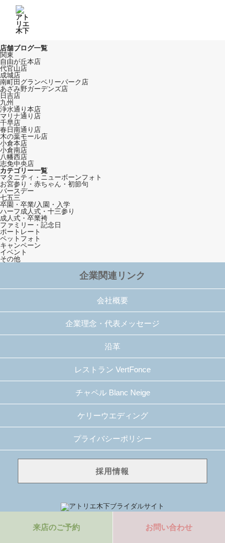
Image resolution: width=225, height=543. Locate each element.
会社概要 (112, 300)
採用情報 (112, 471)
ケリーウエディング (112, 415)
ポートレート (20, 232)
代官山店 (13, 68)
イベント (13, 252)
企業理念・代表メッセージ (112, 323)
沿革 (112, 346)
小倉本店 (13, 143)
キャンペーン (20, 245)
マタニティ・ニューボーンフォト (51, 177)
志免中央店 (17, 164)
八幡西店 (13, 157)
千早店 (10, 123)
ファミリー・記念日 (30, 225)
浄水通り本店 (20, 109)
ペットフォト (20, 238)
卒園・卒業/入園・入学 (35, 204)
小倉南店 (13, 150)
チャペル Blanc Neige (112, 392)
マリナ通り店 (20, 116)
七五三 (10, 198)
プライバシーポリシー (112, 438)
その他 (10, 259)
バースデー (17, 191)
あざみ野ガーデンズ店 (34, 89)
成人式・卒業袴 (24, 218)
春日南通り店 (20, 130)
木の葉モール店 (24, 136)
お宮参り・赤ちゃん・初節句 (44, 184)
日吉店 (10, 95)
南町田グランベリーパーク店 (44, 82)
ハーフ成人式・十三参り (37, 211)
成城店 (10, 75)
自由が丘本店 (20, 61)
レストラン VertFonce (112, 369)
